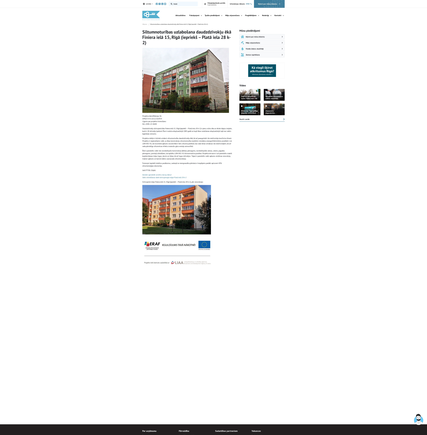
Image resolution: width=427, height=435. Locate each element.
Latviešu (148, 4)
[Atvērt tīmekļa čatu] (418, 419)
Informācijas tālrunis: (240, 4)
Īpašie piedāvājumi (212, 15)
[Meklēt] (171, 4)
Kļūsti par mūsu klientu (267, 4)
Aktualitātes (180, 15)
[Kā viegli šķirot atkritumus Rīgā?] (262, 71)
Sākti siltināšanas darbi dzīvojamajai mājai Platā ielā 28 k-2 (164, 177)
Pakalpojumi (194, 15)
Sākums (144, 24)
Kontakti (277, 15)
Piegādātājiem (251, 15)
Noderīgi (265, 15)
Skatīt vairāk (244, 119)
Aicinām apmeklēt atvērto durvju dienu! (157, 175)
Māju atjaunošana (232, 15)
